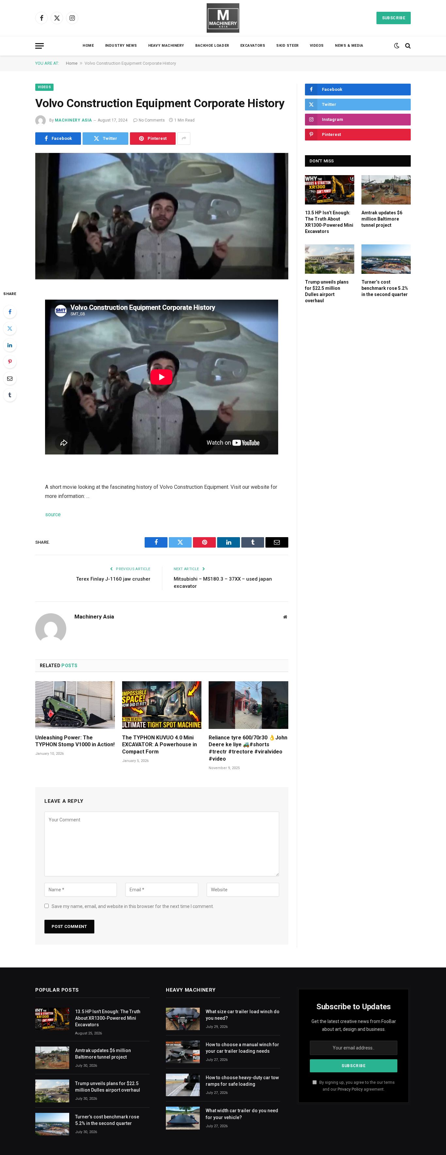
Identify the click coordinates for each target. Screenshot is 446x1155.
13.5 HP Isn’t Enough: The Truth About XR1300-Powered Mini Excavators (329, 222)
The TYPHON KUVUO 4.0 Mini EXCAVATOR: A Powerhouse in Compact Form (159, 744)
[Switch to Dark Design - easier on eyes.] (396, 46)
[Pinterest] (9, 361)
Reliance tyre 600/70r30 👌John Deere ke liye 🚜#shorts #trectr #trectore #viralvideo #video (248, 748)
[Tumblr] (9, 395)
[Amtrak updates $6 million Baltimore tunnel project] (386, 190)
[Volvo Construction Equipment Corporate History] (161, 216)
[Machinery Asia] (223, 18)
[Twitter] (9, 328)
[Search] (407, 46)
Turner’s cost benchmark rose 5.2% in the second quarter (384, 288)
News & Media (349, 45)
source (53, 514)
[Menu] (39, 46)
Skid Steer (287, 45)
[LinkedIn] (9, 345)
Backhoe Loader (212, 45)
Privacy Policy (350, 1089)
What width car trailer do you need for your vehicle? (242, 1114)
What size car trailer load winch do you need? (242, 1015)
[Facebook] (9, 311)
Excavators (252, 45)
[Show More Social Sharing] (183, 138)
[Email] (9, 378)
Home (88, 45)
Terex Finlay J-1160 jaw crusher (113, 579)
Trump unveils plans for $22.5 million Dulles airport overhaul (327, 291)
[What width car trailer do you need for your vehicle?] (183, 1118)
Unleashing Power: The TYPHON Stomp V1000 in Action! (75, 741)
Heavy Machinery (166, 45)
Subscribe (393, 18)
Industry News (121, 45)
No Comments (152, 120)
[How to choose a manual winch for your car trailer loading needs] (183, 1052)
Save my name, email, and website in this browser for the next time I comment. (133, 906)
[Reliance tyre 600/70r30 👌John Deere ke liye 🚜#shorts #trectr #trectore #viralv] (248, 705)
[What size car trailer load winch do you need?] (183, 1019)
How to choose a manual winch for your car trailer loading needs (242, 1048)
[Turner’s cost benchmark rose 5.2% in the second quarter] (386, 259)
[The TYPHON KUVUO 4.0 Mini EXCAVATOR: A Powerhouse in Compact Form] (162, 705)
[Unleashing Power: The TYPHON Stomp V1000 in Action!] (75, 705)
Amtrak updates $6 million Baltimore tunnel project (381, 219)
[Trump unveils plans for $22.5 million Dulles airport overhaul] (329, 259)
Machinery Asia (73, 120)
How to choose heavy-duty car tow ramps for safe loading (242, 1081)
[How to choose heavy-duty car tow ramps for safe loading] (183, 1085)
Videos (317, 45)
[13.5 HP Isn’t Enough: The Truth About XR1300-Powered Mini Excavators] (329, 190)
